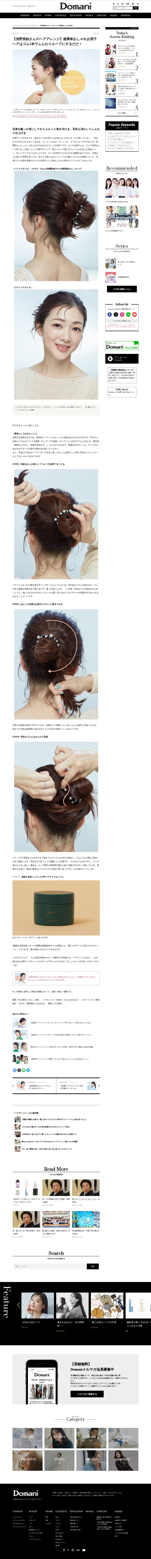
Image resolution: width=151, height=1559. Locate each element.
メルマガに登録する (87, 1394)
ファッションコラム (19, 1520)
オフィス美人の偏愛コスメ (116, 139)
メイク (31, 1517)
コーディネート (17, 1517)
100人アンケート (60, 1542)
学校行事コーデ (74, 1520)
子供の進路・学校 (75, 1530)
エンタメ (58, 1523)
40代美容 (21, 116)
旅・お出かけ (59, 1533)
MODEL (89, 15)
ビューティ (21, 25)
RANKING (126, 15)
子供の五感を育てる (76, 1517)
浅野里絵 (63, 116)
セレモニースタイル (130, 136)
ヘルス (57, 1526)
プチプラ (111, 148)
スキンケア (32, 1520)
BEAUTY (37, 15)
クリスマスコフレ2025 (36, 1533)
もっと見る (122, 113)
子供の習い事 (74, 1526)
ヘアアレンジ (34, 25)
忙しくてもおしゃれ (39, 116)
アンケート (120, 357)
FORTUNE (101, 15)
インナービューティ (35, 1539)
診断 (110, 133)
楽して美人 (130, 148)
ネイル (31, 1536)
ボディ (31, 1526)
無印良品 (120, 148)
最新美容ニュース (34, 1530)
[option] (37, 1313)
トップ (14, 25)
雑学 (47, 1517)
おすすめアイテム (18, 1523)
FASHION (25, 15)
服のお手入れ (119, 133)
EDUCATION (76, 15)
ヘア (27, 25)
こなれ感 (111, 136)
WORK (48, 15)
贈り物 (57, 1545)
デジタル (48, 1523)
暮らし (57, 1517)
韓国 (128, 133)
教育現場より (74, 1523)
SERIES (113, 15)
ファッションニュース (19, 1526)
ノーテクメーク (113, 142)
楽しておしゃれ (52, 116)
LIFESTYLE (60, 15)
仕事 (47, 1520)
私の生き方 (58, 1539)
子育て (57, 1530)
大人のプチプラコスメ (124, 145)
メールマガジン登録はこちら (122, 321)
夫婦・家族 (58, 1536)
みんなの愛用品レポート (128, 142)
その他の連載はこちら (122, 289)
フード (57, 1520)
